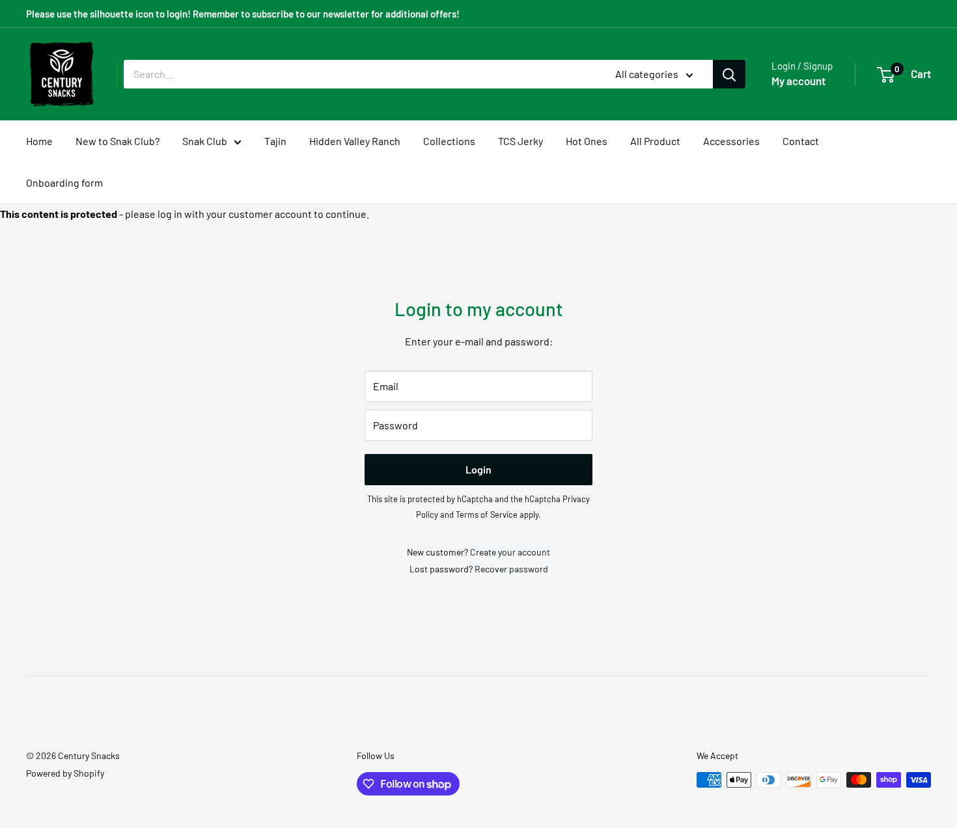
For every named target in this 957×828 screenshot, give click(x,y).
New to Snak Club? (118, 141)
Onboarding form (64, 182)
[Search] (729, 74)
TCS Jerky (520, 141)
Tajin (275, 141)
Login (478, 469)
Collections (449, 141)
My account (798, 80)
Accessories (731, 141)
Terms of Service (487, 514)
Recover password (511, 568)
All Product (655, 141)
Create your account (510, 551)
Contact (801, 141)
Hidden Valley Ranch (354, 141)
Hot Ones (586, 141)
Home (39, 141)
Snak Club (204, 141)
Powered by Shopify (65, 773)
